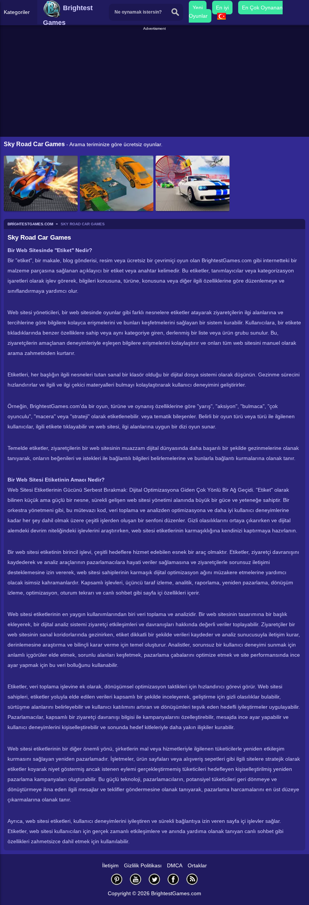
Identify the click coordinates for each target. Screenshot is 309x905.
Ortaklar (197, 865)
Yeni (198, 8)
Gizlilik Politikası (143, 865)
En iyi (222, 8)
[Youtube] (135, 879)
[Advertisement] (155, 84)
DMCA (174, 865)
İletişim (110, 865)
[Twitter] (154, 879)
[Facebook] (173, 879)
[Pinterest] (117, 879)
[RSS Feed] (192, 879)
